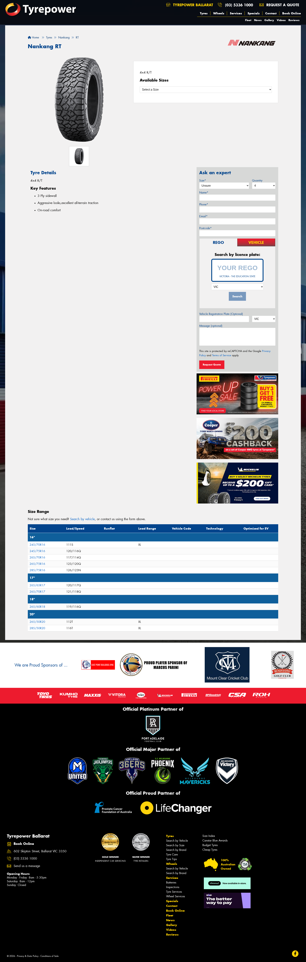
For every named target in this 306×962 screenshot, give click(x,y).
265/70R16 (37, 557)
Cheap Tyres (209, 850)
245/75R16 (37, 551)
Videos (281, 20)
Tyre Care (172, 854)
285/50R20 (37, 628)
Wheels (218, 13)
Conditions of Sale (49, 956)
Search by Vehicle (177, 841)
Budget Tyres (210, 845)
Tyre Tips (171, 859)
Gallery (269, 20)
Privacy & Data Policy (27, 956)
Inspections (172, 887)
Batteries (171, 882)
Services (236, 13)
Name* (203, 192)
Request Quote (212, 364)
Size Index (208, 836)
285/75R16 (37, 570)
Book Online (291, 13)
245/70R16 (37, 545)
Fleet (248, 20)
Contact (271, 13)
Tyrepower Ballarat (192, 5)
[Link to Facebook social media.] (295, 953)
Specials (254, 13)
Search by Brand (176, 850)
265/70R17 (37, 592)
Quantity (257, 180)
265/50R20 (37, 622)
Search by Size (175, 845)
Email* (203, 216)
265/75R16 (37, 564)
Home (35, 37)
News (258, 20)
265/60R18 (37, 607)
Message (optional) (210, 326)
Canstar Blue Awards (215, 840)
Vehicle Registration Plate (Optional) (221, 314)
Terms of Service (221, 355)
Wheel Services (175, 896)
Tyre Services (174, 892)
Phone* (203, 204)
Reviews (293, 20)
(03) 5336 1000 (239, 5)
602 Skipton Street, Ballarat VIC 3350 (40, 851)
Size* (202, 180)
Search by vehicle (82, 519)
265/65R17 (37, 585)
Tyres (204, 13)
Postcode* (205, 228)
